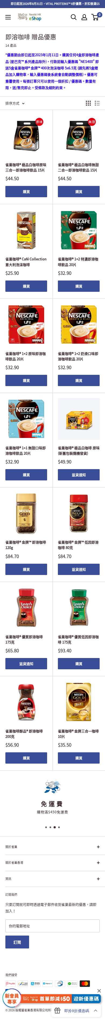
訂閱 (17, 942)
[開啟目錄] (8, 17)
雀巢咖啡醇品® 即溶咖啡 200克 (24, 733)
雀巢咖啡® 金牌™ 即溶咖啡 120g (25, 545)
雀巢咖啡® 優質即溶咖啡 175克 (24, 639)
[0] (95, 17)
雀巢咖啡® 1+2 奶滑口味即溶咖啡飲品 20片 (78, 356)
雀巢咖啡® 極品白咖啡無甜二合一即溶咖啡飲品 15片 (78, 167)
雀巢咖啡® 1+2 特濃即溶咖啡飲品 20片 (78, 261)
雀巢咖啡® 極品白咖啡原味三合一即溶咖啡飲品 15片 (25, 167)
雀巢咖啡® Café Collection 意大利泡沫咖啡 (26, 261)
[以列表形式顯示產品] (97, 103)
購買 (26, 191)
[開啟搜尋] (74, 17)
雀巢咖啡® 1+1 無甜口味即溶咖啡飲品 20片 (25, 450)
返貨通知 (79, 474)
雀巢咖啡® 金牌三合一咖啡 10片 (78, 733)
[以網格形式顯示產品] (88, 103)
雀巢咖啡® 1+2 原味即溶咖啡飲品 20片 (25, 356)
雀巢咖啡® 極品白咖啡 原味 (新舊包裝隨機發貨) (79, 450)
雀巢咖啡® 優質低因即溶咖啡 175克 (78, 639)
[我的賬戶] (84, 17)
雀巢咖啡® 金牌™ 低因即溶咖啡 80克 (78, 545)
